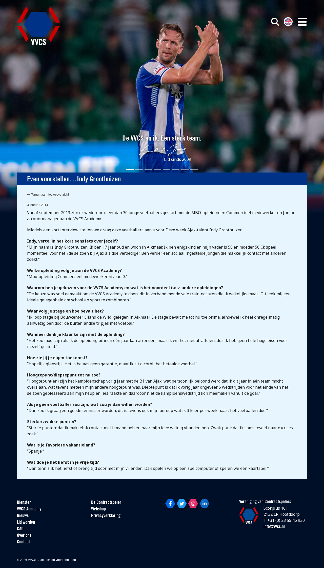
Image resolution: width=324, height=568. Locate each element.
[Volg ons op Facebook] (170, 503)
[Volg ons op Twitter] (182, 503)
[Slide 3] (148, 169)
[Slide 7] (185, 169)
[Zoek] (275, 21)
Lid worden (26, 522)
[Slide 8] (194, 169)
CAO (20, 529)
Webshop (98, 509)
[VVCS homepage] (38, 25)
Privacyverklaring (105, 516)
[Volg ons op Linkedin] (204, 503)
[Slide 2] (139, 169)
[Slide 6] (175, 169)
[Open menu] (302, 22)
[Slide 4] (157, 169)
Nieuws (23, 516)
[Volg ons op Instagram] (193, 503)
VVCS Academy (29, 509)
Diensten (24, 503)
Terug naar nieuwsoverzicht (49, 194)
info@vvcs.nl (274, 527)
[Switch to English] (288, 21)
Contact (23, 542)
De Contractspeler (106, 503)
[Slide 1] (130, 169)
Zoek (217, 45)
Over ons (24, 535)
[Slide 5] (166, 169)
